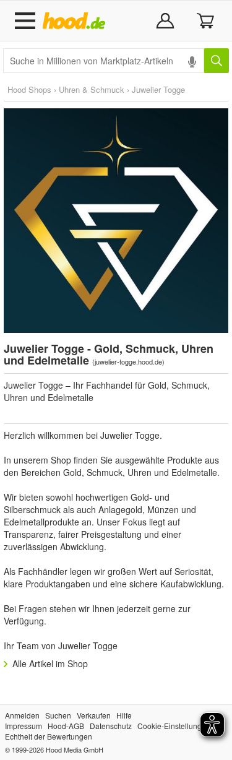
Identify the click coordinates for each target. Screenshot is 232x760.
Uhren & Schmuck (91, 89)
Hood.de (76, 21)
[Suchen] (216, 60)
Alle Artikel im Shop (50, 663)
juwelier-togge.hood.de (128, 361)
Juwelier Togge (158, 89)
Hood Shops (29, 89)
